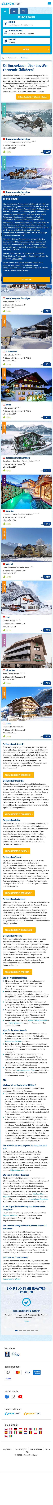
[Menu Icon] (49, 4)
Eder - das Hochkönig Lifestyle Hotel (18, 514)
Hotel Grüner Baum (11, 674)
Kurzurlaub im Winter (11, 1279)
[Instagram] (13, 1396)
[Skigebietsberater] (14, 11)
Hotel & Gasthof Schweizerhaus (16, 567)
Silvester (6, 1197)
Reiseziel (11, 22)
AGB (48, 1449)
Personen (12, 39)
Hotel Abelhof (8, 302)
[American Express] (37, 1372)
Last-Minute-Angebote (39, 1199)
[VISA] (27, 1372)
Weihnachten (38, 1194)
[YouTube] (20, 1396)
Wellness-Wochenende (37, 1020)
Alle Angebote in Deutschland (18, 930)
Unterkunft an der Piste (25, 1070)
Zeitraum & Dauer (15, 31)
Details (26, 1321)
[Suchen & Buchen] (5, 11)
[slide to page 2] (20, 1330)
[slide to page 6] (37, 1330)
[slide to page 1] (16, 1330)
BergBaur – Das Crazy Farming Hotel (18, 461)
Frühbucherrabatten (13, 1041)
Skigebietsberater (17, 1170)
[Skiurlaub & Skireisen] (11, 3)
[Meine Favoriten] (24, 11)
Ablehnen (35, 244)
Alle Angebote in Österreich (17, 775)
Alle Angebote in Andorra (17, 972)
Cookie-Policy (17, 259)
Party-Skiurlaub (15, 1023)
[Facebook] (7, 1396)
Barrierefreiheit (36, 1449)
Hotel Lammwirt (9, 408)
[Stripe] (8, 1378)
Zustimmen (23, 239)
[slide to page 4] (28, 1330)
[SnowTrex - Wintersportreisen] (12, 1413)
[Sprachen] (6, 1429)
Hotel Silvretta (9, 355)
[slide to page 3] (24, 1330)
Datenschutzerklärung (19, 270)
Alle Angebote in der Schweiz (18, 893)
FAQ (26, 1452)
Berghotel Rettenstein (12, 195)
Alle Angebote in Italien (16, 851)
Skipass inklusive (10, 1215)
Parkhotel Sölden (10, 727)
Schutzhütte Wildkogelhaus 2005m (17, 142)
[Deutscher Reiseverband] (16, 1354)
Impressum (15, 265)
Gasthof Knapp (9, 620)
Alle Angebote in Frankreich (18, 814)
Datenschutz (21, 1449)
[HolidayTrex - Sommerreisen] (32, 1413)
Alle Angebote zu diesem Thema (32, 96)
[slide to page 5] (32, 1330)
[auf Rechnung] (8, 1372)
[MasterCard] (18, 1372)
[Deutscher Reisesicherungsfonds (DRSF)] (7, 1354)
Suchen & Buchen (26, 16)
